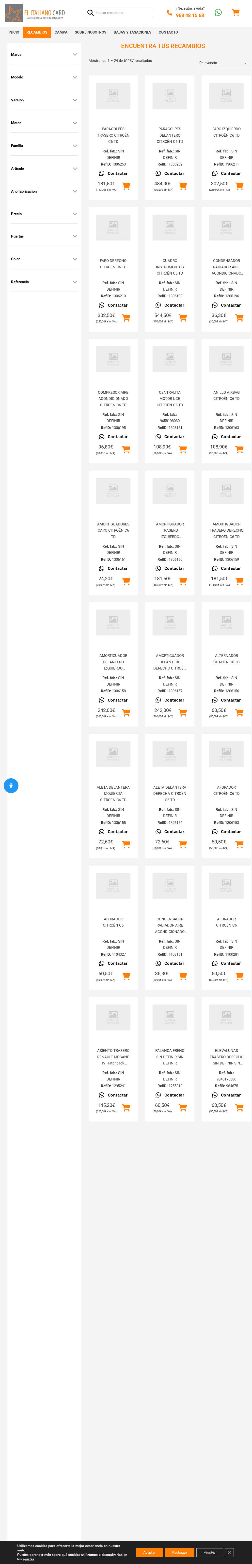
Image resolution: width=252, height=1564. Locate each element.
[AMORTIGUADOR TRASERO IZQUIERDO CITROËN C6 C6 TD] (170, 491)
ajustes (28, 1559)
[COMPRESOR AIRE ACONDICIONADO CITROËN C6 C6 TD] (113, 359)
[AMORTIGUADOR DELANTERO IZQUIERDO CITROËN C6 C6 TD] (113, 622)
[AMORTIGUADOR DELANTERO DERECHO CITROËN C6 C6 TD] (170, 622)
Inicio (14, 32)
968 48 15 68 (190, 15)
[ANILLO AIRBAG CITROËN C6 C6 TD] (226, 359)
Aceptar (149, 1552)
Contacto (168, 32)
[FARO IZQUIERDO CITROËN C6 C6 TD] (226, 96)
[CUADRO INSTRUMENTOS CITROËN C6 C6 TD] (170, 228)
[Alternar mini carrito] (235, 12)
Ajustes (210, 1552)
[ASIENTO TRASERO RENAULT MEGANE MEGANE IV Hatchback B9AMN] (113, 1017)
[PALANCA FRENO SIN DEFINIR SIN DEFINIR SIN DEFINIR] (170, 1017)
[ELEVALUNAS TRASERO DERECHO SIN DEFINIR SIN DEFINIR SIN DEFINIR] (226, 1017)
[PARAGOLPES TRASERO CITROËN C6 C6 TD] (113, 96)
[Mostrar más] (75, 54)
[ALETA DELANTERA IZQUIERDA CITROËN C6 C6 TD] (113, 754)
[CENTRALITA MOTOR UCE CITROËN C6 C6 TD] (170, 359)
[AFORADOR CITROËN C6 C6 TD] (226, 754)
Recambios (37, 32)
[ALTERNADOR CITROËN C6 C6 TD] (226, 622)
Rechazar (179, 1552)
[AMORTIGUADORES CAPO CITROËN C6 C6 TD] (113, 491)
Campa (61, 32)
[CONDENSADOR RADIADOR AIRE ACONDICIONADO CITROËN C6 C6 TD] (226, 228)
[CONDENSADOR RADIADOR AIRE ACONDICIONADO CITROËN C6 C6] (170, 886)
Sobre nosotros (90, 32)
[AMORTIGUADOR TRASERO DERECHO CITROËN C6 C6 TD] (226, 491)
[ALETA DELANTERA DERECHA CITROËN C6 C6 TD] (170, 754)
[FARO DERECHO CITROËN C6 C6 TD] (113, 228)
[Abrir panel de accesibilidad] (11, 785)
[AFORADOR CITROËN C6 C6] (113, 886)
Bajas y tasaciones (132, 32)
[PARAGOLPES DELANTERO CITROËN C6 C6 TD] (170, 96)
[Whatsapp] (218, 13)
